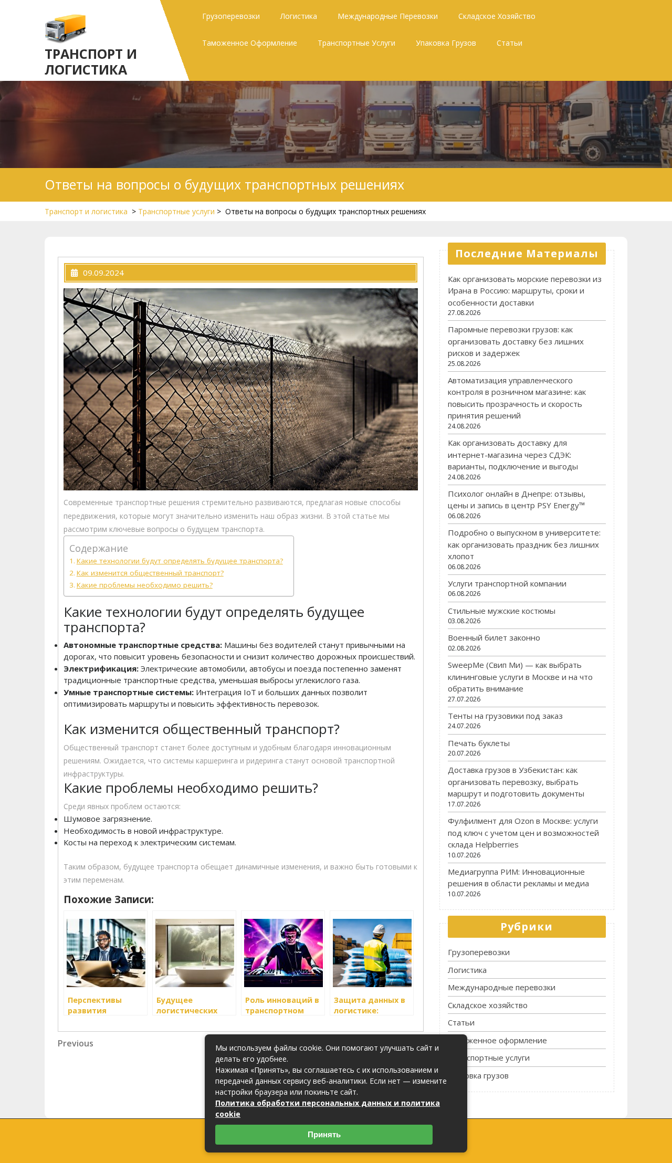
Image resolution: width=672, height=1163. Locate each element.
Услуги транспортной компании (507, 583)
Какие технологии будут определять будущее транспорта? (180, 560)
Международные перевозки (388, 16)
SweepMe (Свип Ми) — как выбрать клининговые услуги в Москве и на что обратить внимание (520, 676)
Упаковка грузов (446, 43)
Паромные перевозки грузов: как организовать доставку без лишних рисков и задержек (516, 341)
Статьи (509, 43)
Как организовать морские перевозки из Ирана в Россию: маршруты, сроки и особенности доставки (525, 291)
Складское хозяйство (497, 16)
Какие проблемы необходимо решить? (145, 585)
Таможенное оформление (249, 43)
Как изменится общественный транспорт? (150, 573)
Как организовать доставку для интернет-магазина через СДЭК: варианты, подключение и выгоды (513, 454)
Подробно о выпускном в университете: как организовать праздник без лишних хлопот (524, 544)
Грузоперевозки (231, 16)
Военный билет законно (494, 637)
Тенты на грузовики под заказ (505, 715)
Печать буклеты (479, 743)
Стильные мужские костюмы (501, 610)
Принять (324, 1134)
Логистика (298, 16)
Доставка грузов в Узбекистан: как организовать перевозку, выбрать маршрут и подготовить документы (516, 781)
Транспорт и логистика (91, 61)
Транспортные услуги (356, 43)
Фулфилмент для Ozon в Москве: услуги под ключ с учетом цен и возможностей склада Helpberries (523, 832)
